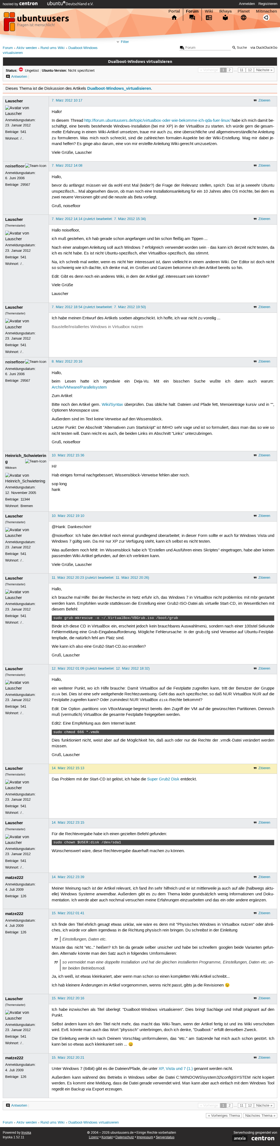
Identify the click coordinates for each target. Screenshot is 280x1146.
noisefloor (15, 166)
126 (23, 896)
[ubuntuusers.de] (37, 23)
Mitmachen (266, 11)
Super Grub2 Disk (163, 779)
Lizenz (94, 1137)
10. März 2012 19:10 (68, 516)
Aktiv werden (26, 48)
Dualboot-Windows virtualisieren (93, 1123)
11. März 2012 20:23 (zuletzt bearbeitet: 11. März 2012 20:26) (100, 577)
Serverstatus (165, 1137)
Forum (192, 11)
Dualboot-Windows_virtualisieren (119, 88)
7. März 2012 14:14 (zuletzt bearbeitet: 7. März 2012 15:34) (99, 219)
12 (250, 70)
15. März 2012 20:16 (68, 998)
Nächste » (264, 70)
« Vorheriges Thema (224, 1115)
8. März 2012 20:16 (67, 361)
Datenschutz (124, 1137)
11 (241, 70)
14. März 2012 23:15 (68, 822)
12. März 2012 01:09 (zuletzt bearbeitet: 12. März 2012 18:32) (101, 668)
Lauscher (14, 101)
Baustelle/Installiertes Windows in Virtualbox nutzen (97, 327)
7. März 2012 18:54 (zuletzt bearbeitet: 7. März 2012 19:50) (99, 307)
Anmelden (247, 4)
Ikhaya (225, 11)
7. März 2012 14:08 (67, 165)
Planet (244, 11)
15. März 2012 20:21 (68, 1057)
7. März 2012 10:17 (67, 100)
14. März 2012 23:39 (68, 877)
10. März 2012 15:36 (68, 455)
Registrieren (267, 4)
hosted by (11, 4)
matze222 (14, 877)
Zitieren (264, 100)
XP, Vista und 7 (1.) (176, 1068)
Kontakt (107, 1137)
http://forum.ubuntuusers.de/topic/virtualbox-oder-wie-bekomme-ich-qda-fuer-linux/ (157, 120)
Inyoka (26, 1133)
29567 (25, 185)
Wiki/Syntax (112, 404)
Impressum (145, 1137)
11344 (25, 499)
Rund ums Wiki (52, 48)
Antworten (19, 76)
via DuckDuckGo (263, 48)
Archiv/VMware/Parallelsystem (79, 387)
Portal (174, 11)
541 (23, 132)
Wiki (209, 11)
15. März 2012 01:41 (68, 913)
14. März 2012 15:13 (68, 768)
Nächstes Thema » (260, 1115)
